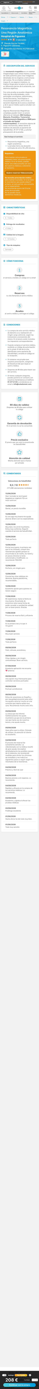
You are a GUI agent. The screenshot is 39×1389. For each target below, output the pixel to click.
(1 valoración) (21, 40)
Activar (16, 1375)
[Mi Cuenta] (3, 8)
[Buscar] (30, 8)
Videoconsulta (14, 13)
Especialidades (4, 13)
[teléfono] (9, 8)
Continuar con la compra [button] (19, 1385)
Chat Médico (24, 13)
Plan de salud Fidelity (32, 13)
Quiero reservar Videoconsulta (19, 173)
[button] (33, 1380)
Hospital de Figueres (13, 36)
